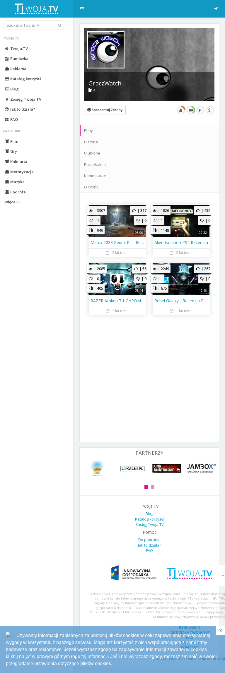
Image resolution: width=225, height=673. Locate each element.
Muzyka (17, 181)
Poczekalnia (95, 164)
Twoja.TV (18, 48)
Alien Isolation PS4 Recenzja (181, 242)
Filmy (88, 130)
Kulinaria (18, 161)
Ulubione (92, 153)
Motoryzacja (21, 171)
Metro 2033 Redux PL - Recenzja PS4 (117, 242)
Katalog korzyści (25, 78)
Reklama (17, 68)
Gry (13, 151)
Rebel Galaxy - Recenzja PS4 (181, 300)
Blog (14, 89)
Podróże (17, 192)
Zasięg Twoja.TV (25, 99)
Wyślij (98, 429)
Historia (91, 142)
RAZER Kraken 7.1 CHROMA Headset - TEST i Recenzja (117, 300)
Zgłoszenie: (99, 377)
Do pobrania (149, 539)
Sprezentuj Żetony (106, 109)
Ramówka (18, 58)
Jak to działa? (22, 109)
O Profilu (92, 187)
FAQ (13, 119)
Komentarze (95, 175)
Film (13, 141)
